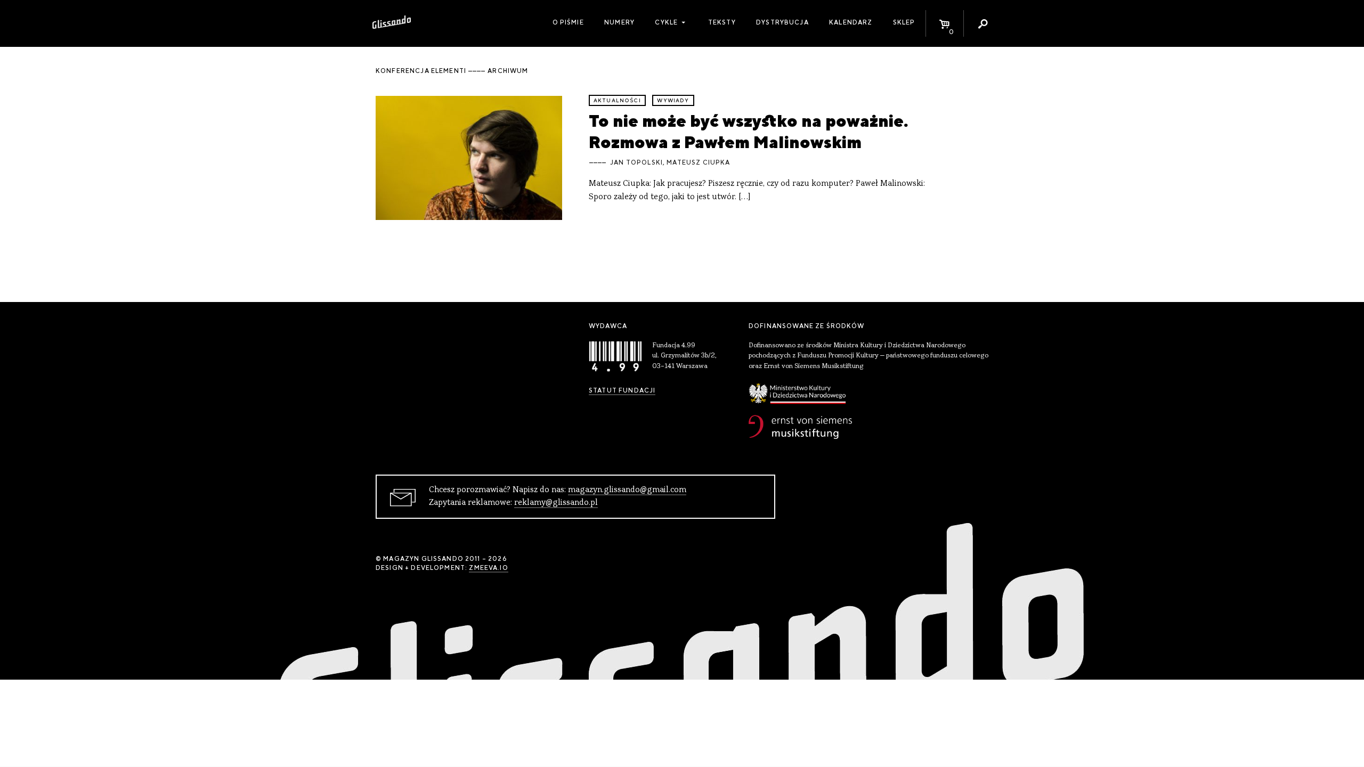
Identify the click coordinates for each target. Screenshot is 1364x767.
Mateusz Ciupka (698, 162)
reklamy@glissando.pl (556, 503)
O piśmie (568, 22)
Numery (619, 22)
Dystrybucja (782, 22)
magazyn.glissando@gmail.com (627, 490)
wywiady (673, 100)
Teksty (722, 22)
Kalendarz (850, 22)
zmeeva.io (488, 568)
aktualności (617, 100)
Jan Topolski (636, 162)
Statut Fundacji (622, 390)
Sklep (904, 22)
